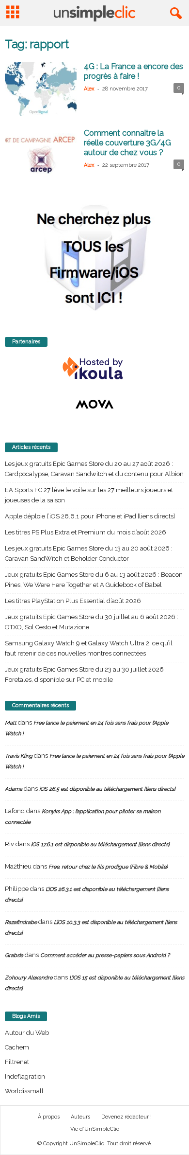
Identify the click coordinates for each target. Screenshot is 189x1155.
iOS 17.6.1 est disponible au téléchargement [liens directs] (100, 844)
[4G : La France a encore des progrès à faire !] (41, 89)
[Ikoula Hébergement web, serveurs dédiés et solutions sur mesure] (94, 369)
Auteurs (80, 1117)
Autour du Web (27, 1032)
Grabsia (14, 955)
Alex (89, 89)
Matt (10, 723)
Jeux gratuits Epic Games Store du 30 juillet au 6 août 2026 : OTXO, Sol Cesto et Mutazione (91, 622)
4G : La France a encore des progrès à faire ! (133, 71)
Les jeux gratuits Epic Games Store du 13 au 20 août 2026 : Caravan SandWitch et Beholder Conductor (89, 553)
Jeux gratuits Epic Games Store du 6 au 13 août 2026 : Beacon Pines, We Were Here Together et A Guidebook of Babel (94, 579)
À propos (49, 1117)
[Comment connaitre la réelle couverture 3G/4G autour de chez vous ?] (41, 155)
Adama (13, 789)
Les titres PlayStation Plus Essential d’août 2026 (73, 600)
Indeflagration (25, 1076)
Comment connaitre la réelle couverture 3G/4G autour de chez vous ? (127, 142)
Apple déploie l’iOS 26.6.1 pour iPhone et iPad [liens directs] (90, 516)
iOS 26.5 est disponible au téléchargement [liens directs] (107, 789)
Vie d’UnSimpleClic (94, 1129)
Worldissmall (24, 1091)
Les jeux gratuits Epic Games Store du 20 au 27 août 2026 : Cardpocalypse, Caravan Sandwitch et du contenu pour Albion (94, 469)
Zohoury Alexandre (28, 978)
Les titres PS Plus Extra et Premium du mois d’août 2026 (85, 532)
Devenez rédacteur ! (126, 1117)
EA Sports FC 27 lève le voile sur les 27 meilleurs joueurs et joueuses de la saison (89, 495)
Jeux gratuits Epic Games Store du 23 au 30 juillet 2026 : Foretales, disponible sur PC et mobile (86, 674)
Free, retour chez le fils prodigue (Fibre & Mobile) (108, 867)
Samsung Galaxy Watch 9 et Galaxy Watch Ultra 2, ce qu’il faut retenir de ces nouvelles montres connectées (89, 648)
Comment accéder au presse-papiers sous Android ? (105, 955)
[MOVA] (94, 404)
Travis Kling (18, 756)
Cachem (17, 1047)
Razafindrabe (21, 922)
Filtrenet (17, 1062)
